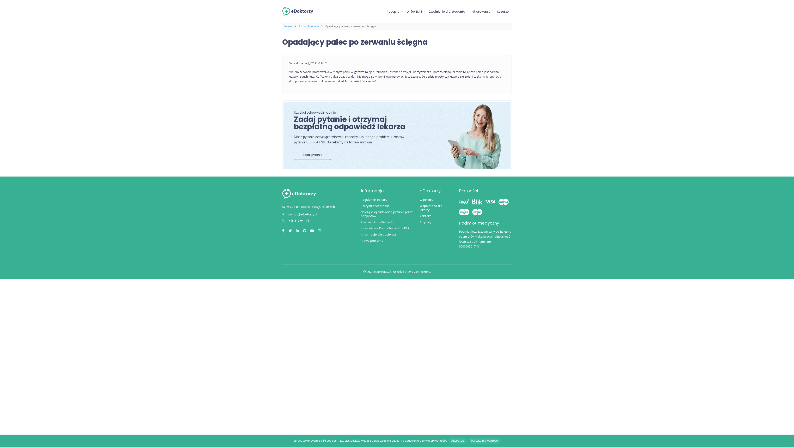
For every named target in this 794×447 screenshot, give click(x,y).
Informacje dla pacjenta (378, 234)
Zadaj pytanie (312, 155)
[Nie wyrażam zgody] (789, 441)
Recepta (393, 12)
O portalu (426, 200)
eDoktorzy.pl (382, 272)
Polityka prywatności (375, 206)
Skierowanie (481, 12)
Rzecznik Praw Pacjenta (377, 222)
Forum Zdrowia (309, 26)
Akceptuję (458, 440)
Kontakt (425, 216)
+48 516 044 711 (299, 220)
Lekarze (503, 12)
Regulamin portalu (374, 200)
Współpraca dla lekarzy (431, 208)
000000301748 (469, 246)
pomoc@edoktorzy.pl (302, 214)
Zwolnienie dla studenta (447, 12)
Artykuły (425, 222)
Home (288, 26)
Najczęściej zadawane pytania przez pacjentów (387, 214)
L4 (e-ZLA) (414, 12)
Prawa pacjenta (372, 241)
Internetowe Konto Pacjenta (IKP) (385, 228)
